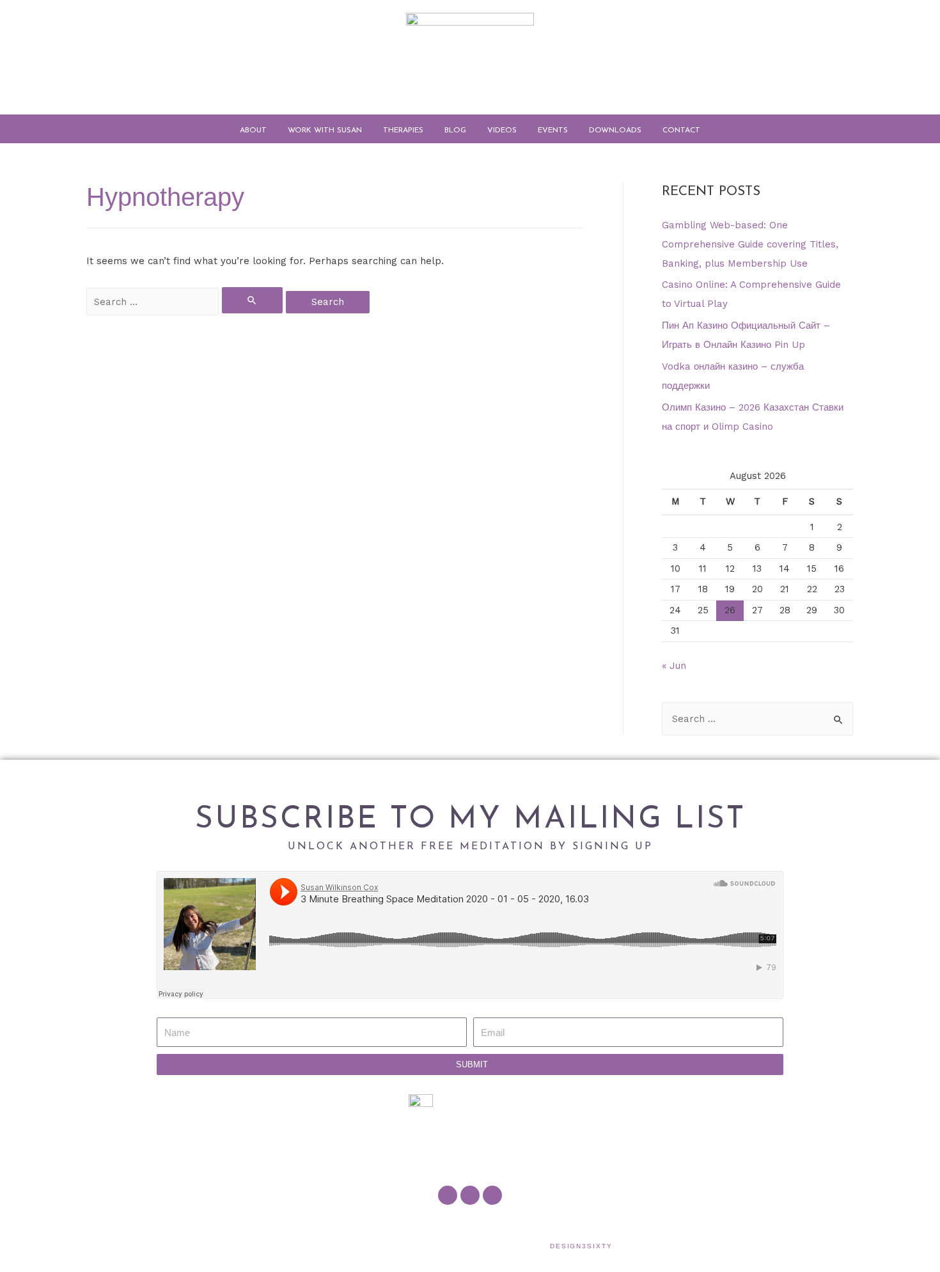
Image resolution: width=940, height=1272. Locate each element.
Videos (502, 130)
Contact (681, 130)
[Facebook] (447, 1195)
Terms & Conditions (582, 1225)
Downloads (615, 130)
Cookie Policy (511, 1225)
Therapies (403, 130)
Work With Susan (325, 130)
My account (455, 1225)
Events (553, 130)
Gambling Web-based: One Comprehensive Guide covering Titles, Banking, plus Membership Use (750, 244)
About (253, 130)
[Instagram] (492, 1195)
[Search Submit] (252, 300)
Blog (455, 130)
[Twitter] (470, 1195)
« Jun (674, 665)
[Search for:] (186, 302)
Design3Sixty (581, 1246)
